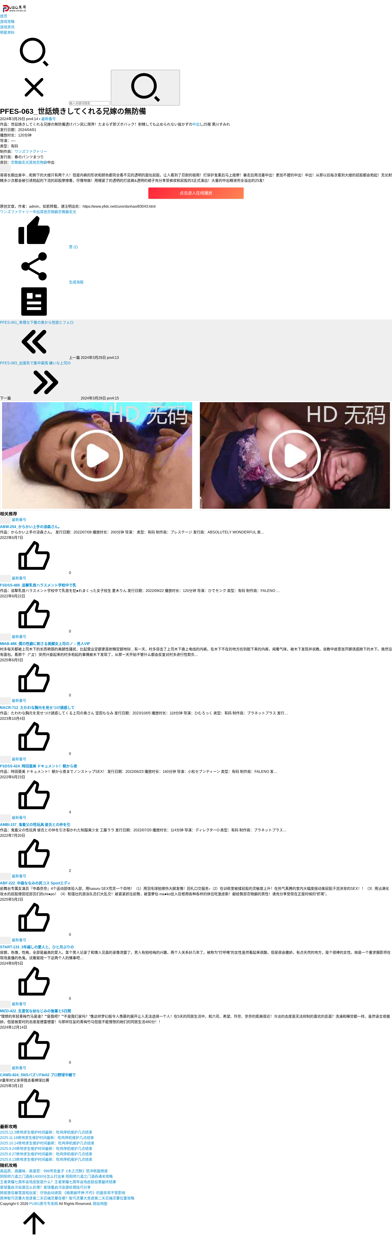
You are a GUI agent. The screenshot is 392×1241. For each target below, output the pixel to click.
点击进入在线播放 (196, 193)
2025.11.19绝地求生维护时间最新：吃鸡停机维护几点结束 (47, 1138)
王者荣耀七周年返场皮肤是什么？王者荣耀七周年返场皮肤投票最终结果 (58, 1182)
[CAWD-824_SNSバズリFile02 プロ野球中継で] (6, 1068)
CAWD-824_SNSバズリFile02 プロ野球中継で (38, 1075)
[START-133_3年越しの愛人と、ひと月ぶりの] (6, 940)
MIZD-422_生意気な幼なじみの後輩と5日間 (35, 1011)
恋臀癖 (16, 162)
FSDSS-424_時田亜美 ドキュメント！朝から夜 (38, 766)
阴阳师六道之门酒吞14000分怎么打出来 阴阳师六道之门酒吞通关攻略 (56, 1176)
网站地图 (100, 1204)
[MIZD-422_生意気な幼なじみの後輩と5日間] (6, 1004)
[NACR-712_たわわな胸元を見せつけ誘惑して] (6, 701)
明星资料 (7, 32)
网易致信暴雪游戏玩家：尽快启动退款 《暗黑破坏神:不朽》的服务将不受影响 (62, 1193)
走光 (25, 162)
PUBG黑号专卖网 (43, 1204)
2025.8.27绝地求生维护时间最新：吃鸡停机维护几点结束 (46, 1154)
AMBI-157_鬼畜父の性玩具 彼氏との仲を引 (35, 825)
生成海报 (75, 282)
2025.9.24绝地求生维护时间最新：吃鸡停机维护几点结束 (46, 1149)
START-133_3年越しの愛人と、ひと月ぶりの (37, 947)
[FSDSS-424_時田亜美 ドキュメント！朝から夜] (6, 759)
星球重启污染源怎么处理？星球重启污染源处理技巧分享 (45, 1187)
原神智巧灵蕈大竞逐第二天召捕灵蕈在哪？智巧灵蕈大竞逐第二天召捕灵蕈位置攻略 (67, 1198)
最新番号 (48, 119)
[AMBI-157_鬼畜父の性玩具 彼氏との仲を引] (6, 818)
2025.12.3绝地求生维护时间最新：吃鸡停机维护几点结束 (46, 1132)
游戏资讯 (7, 27)
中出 (196, 124)
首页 (3, 16)
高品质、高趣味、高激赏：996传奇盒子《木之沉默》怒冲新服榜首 (54, 1171)
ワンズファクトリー (31, 151)
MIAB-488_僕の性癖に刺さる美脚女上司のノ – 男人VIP (45, 644)
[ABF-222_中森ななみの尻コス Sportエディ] (6, 876)
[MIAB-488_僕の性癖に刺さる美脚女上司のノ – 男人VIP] (6, 637)
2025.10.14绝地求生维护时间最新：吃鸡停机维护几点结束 (47, 1143)
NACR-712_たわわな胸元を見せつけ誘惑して (37, 708)
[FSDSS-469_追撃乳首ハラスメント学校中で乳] (6, 578)
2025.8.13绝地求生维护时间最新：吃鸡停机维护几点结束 (46, 1159)
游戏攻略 (7, 22)
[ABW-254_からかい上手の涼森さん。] (6, 520)
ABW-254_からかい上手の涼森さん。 (31, 527)
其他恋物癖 (38, 162)
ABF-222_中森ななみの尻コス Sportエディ (35, 883)
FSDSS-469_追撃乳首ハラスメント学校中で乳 (38, 585)
